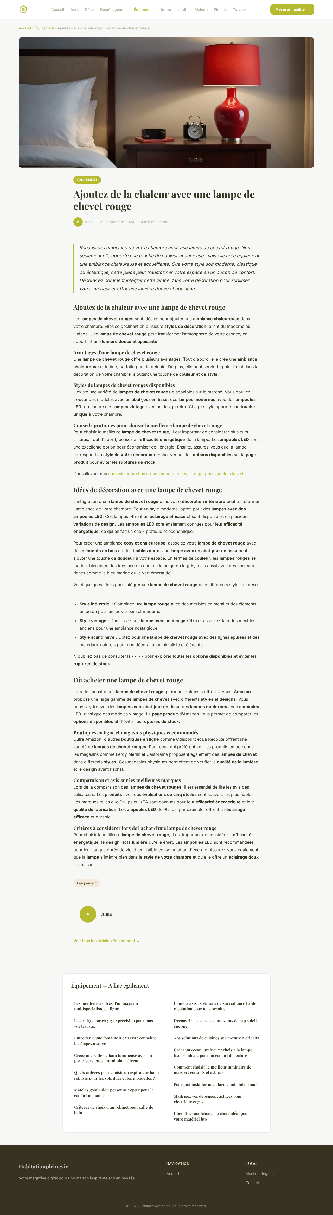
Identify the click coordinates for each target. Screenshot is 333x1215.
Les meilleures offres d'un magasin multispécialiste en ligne (106, 1006)
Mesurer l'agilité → (292, 9)
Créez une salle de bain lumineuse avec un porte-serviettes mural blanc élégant (113, 1058)
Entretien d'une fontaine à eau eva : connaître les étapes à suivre (115, 1040)
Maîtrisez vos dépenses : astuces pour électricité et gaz (208, 1099)
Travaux (240, 9)
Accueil (57, 9)
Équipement (144, 9)
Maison (201, 9)
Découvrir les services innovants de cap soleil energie (215, 1023)
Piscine (220, 9)
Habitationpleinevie (43, 1166)
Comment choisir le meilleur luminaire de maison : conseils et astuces (212, 1069)
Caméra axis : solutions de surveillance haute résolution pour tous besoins (215, 1006)
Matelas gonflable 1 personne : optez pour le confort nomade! (114, 1092)
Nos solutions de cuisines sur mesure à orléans (216, 1037)
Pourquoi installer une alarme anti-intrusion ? (216, 1084)
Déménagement (114, 9)
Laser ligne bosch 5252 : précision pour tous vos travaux (113, 1023)
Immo (166, 9)
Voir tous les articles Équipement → (106, 940)
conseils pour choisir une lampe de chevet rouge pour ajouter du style (177, 473)
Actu (75, 9)
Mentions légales (260, 1173)
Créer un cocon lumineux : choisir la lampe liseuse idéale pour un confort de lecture (213, 1052)
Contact (252, 1182)
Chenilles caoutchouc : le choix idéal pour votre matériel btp (211, 1116)
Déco (89, 9)
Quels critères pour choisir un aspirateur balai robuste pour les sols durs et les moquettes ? (116, 1075)
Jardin (182, 9)
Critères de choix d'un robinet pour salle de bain (113, 1109)
